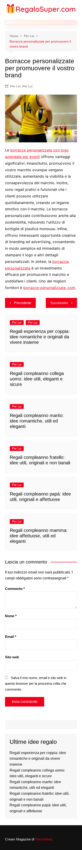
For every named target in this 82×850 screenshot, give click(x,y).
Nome (11, 616)
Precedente (22, 303)
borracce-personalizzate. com (49, 287)
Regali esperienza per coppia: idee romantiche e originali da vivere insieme (40, 337)
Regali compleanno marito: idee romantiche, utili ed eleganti (37, 421)
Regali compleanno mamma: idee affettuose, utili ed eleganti (39, 536)
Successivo (59, 303)
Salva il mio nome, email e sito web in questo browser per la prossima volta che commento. (35, 683)
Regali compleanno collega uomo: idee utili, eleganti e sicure (37, 379)
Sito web (12, 657)
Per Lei (15, 86)
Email (10, 637)
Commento (15, 589)
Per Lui (27, 86)
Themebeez (44, 839)
